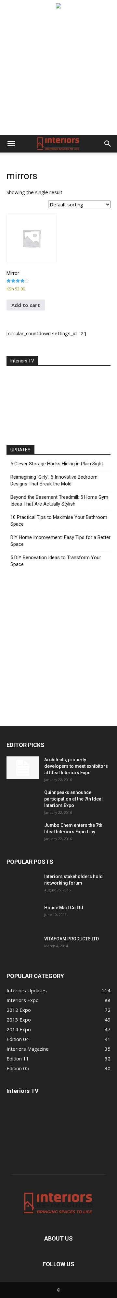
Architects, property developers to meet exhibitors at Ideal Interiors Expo (76, 766)
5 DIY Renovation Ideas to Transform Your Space (55, 561)
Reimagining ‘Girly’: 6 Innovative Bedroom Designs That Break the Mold (54, 480)
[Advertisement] (58, 73)
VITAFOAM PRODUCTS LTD (71, 938)
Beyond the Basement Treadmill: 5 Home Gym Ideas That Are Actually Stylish (59, 500)
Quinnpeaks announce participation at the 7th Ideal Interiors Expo (73, 799)
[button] (11, 144)
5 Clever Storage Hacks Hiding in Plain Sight (56, 464)
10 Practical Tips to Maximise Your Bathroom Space (58, 520)
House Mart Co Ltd (63, 907)
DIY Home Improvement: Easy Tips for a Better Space (60, 540)
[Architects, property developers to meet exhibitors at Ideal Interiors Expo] (22, 767)
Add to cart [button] (25, 305)
